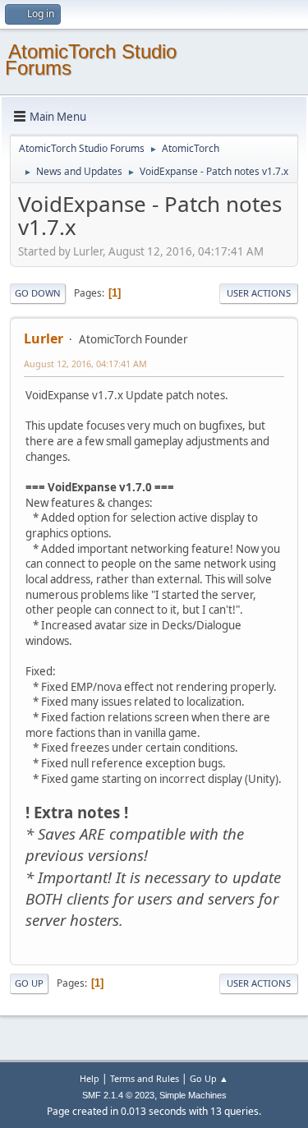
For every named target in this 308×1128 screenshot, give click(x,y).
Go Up (29, 983)
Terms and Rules (144, 1078)
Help (89, 1078)
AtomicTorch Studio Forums (91, 59)
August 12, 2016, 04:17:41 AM (85, 363)
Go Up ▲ (209, 1078)
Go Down (38, 293)
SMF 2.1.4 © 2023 (118, 1095)
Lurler (43, 338)
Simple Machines (193, 1095)
